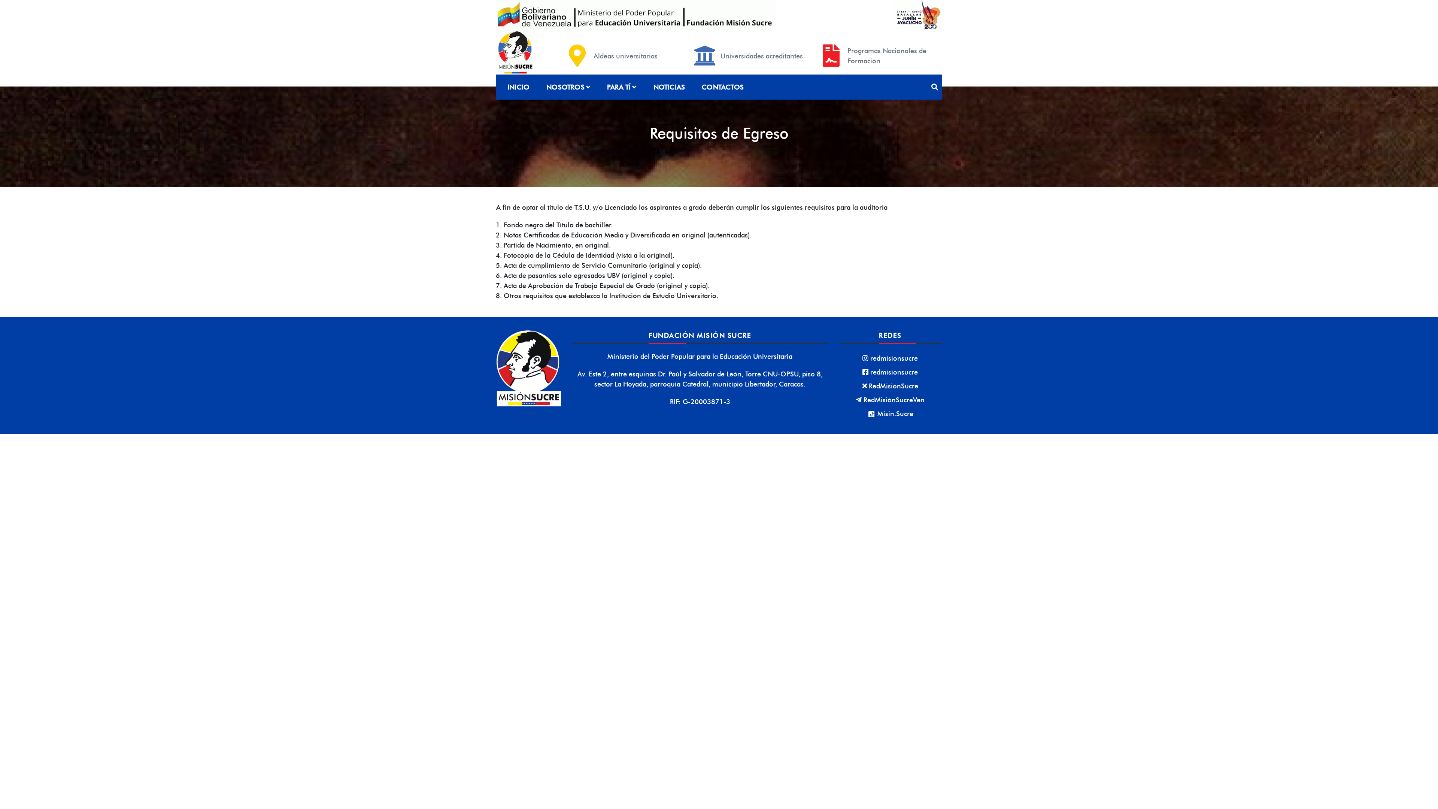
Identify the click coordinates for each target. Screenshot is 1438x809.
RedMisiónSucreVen (894, 400)
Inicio (518, 87)
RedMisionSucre (893, 386)
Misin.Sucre (894, 414)
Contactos (723, 87)
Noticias (669, 87)
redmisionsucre (894, 358)
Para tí (619, 87)
